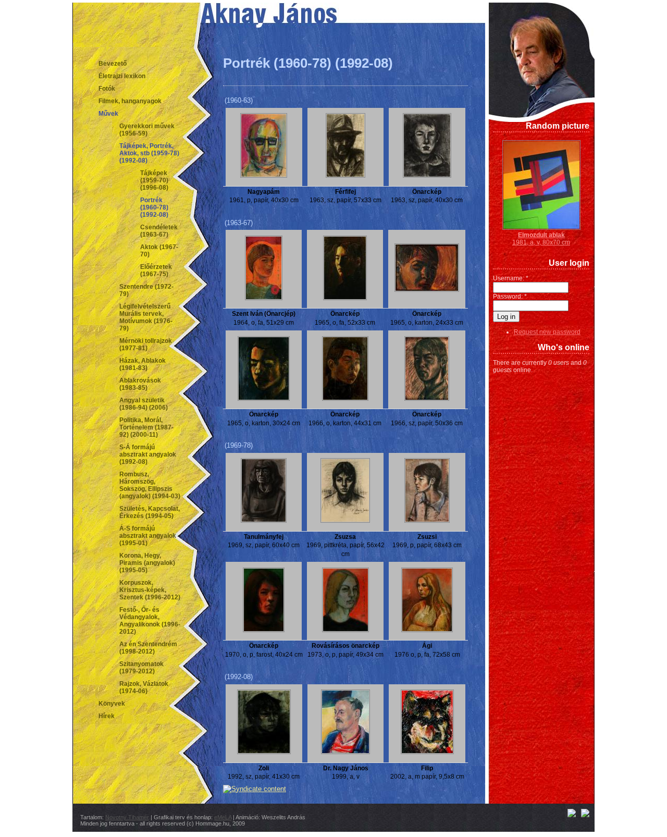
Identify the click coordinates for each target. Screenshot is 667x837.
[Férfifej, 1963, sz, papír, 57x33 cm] (345, 175)
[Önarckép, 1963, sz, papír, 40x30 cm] (427, 175)
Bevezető (112, 63)
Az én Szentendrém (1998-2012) (148, 648)
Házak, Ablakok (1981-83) (142, 364)
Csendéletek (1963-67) (159, 231)
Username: (510, 278)
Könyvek (111, 703)
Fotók (106, 88)
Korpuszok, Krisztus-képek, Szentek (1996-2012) (149, 590)
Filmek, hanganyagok (130, 101)
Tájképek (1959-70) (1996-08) (154, 180)
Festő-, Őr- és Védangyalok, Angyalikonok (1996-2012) (149, 620)
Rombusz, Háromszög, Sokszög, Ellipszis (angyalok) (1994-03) (149, 485)
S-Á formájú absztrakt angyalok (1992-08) (147, 454)
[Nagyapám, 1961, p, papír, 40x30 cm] (263, 175)
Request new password (547, 332)
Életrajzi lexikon (121, 76)
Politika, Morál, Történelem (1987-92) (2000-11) (146, 427)
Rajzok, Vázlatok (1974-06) (143, 687)
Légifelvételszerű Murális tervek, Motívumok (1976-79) (145, 317)
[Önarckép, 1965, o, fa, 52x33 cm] (345, 298)
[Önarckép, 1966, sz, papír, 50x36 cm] (426, 398)
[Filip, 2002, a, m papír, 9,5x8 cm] (427, 752)
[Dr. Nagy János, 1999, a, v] (345, 752)
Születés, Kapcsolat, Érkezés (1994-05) (149, 512)
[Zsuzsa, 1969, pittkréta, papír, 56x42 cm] (345, 520)
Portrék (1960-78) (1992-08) (154, 207)
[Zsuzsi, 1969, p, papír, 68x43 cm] (427, 520)
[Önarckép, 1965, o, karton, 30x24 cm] (264, 398)
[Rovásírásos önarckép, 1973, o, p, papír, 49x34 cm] (345, 630)
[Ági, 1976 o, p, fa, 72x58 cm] (427, 630)
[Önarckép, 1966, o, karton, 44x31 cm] (345, 398)
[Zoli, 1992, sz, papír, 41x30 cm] (264, 752)
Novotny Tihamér (127, 817)
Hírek (106, 716)
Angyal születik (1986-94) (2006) (143, 404)
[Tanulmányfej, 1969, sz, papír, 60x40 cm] (264, 520)
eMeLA (222, 817)
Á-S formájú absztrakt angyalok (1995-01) (147, 536)
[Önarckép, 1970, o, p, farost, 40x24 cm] (264, 630)
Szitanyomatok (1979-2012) (141, 667)
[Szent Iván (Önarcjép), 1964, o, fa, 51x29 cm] (263, 298)
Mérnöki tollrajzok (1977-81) (145, 344)
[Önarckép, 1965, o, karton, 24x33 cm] (426, 289)
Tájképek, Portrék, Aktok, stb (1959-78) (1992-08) (149, 153)
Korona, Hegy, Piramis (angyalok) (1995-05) (147, 563)
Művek (108, 113)
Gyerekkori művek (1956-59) (147, 129)
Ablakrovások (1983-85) (140, 384)
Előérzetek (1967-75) (156, 270)
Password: (510, 296)
